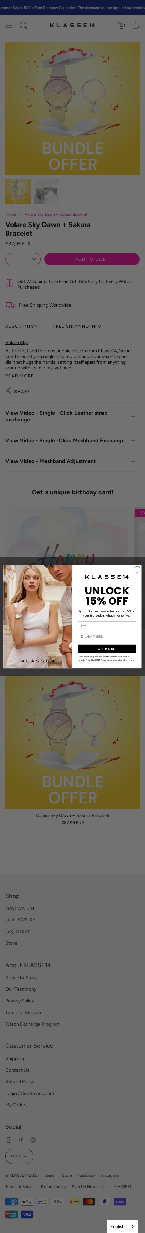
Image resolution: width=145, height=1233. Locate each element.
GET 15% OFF (107, 648)
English (117, 1226)
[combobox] (122, 1226)
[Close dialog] (137, 569)
